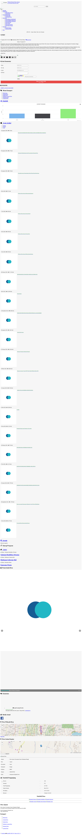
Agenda (4, 540)
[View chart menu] (80, 104)
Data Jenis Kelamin (9, 24)
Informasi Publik (8, 28)
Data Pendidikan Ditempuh (10, 21)
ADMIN (2, 87)
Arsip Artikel (6, 123)
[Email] (7, 57)
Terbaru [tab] (4, 125)
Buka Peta (2, 736)
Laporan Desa (5, 98)
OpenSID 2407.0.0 (10, 833)
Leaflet (71, 735)
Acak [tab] (4, 127)
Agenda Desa (5, 94)
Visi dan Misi (7, 15)
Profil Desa (5, 11)
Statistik (5, 101)
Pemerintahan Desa (6, 14)
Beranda (4, 10)
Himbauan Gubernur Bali (8, 560)
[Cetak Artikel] (12, 57)
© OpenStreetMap (75, 735)
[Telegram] (10, 57)
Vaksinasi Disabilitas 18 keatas (9, 555)
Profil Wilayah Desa (9, 12)
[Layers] (80, 726)
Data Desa (5, 18)
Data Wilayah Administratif (10, 19)
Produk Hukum (8, 27)
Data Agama (7, 23)
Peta (4, 29)
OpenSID (80, 735)
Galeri (4, 549)
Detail (7, 753)
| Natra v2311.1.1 (17, 833)
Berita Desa (29, 39)
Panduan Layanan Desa (7, 96)
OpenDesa (3, 833)
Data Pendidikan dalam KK (10, 20)
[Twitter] (4, 57)
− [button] (2, 727)
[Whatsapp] (15, 57)
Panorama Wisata (6, 565)
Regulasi (4, 26)
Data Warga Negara (9, 25)
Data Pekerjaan (8, 22)
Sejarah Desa (7, 13)
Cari (47, 6)
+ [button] (2, 725)
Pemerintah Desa (8, 17)
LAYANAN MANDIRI (8, 87)
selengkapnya (27, 699)
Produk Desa (5, 95)
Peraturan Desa (6, 97)
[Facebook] (1, 57)
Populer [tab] (4, 126)
